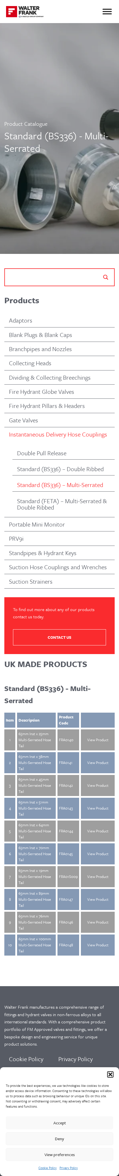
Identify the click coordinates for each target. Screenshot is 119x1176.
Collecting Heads (30, 363)
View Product (98, 740)
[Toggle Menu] (107, 11)
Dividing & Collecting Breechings (50, 377)
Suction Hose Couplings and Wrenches (58, 567)
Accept (59, 1123)
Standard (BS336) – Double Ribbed (60, 469)
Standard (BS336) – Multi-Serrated (60, 484)
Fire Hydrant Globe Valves (41, 391)
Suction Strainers (31, 581)
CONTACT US (59, 637)
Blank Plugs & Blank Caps (40, 334)
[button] (110, 1074)
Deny (59, 1139)
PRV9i (16, 538)
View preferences (59, 1154)
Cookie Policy (47, 1167)
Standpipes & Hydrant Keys (43, 552)
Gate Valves (23, 420)
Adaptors (20, 320)
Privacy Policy (69, 1167)
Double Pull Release (41, 453)
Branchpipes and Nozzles (40, 348)
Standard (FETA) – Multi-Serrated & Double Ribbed (62, 504)
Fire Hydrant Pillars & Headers (47, 405)
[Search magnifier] (105, 277)
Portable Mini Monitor (37, 524)
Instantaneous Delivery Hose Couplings (58, 434)
